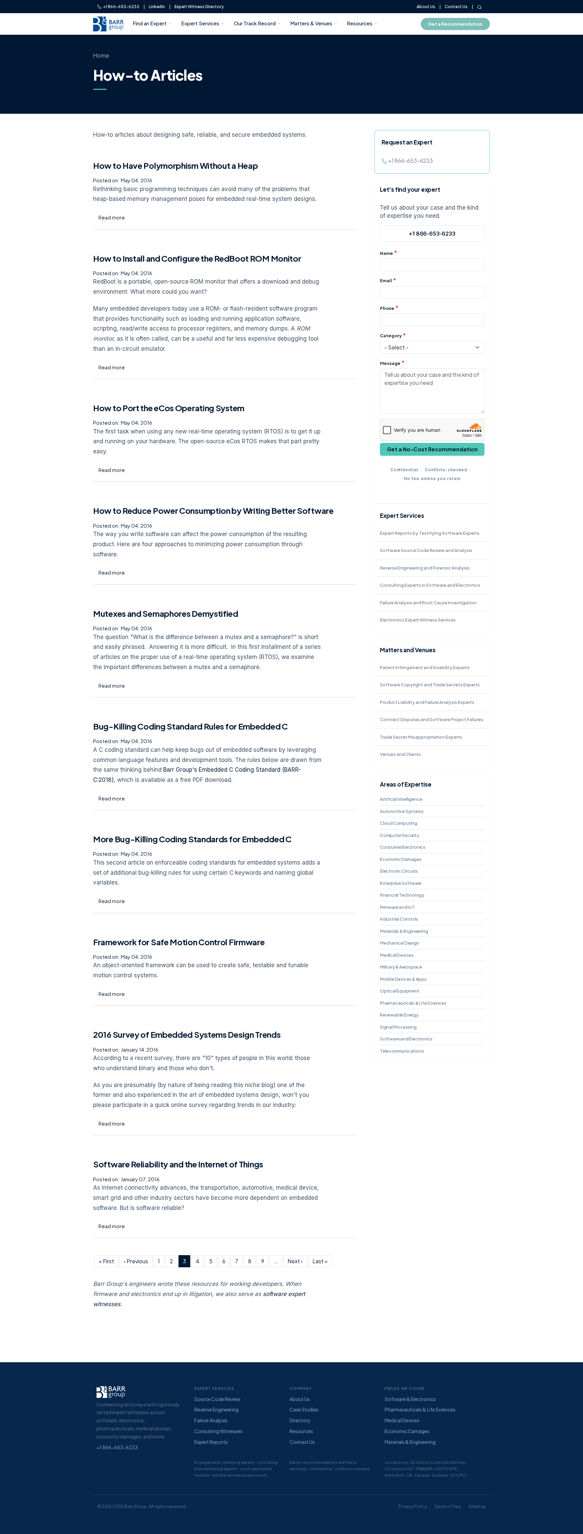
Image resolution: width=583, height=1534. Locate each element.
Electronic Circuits (399, 871)
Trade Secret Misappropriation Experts (421, 737)
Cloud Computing (398, 823)
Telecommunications (402, 1051)
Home (101, 55)
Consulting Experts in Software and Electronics (430, 585)
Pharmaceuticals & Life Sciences (413, 1003)
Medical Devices (397, 955)
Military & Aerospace (401, 967)
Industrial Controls (399, 919)
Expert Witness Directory (199, 6)
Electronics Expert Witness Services (418, 620)
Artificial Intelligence (401, 799)
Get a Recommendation (455, 24)
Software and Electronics (406, 1038)
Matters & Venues (311, 23)
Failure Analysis (210, 1420)
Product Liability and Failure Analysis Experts (427, 702)
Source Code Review (217, 1399)
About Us (426, 6)
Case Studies (303, 1409)
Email (386, 280)
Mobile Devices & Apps (403, 979)
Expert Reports (211, 1442)
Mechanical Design (399, 943)
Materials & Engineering (404, 931)
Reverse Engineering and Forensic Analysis (425, 568)
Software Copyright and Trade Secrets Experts (430, 684)
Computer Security (399, 835)
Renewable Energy (399, 1014)
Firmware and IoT (397, 907)
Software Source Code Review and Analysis (426, 550)
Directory (300, 1420)
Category (391, 335)
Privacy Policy (412, 1506)
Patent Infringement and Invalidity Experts (425, 667)
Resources (359, 23)
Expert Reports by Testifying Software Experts (429, 533)
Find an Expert (150, 23)
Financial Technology (402, 895)
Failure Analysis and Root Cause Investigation (428, 602)
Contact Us (456, 6)
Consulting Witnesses (218, 1431)
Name (386, 253)
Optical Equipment (400, 991)
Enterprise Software (400, 883)
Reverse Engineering (216, 1409)
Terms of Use (447, 1506)
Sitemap (477, 1506)
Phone (387, 308)
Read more (112, 217)
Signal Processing (398, 1027)
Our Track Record (255, 23)
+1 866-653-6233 (120, 6)
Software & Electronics (410, 1399)
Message (390, 363)
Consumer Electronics (402, 847)
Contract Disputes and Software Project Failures (431, 719)
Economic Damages (401, 859)
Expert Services (200, 23)
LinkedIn (157, 6)
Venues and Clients (400, 754)
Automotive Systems (401, 811)
